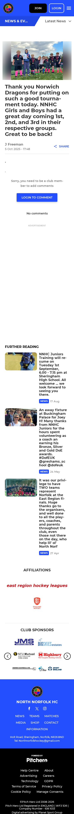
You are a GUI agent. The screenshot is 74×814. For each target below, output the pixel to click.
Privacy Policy (52, 786)
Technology (29, 781)
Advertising (28, 776)
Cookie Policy (21, 792)
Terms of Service (24, 786)
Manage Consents (50, 792)
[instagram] (45, 709)
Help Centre (30, 770)
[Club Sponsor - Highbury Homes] (50, 656)
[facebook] (29, 709)
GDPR (48, 781)
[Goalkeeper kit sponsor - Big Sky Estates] (50, 642)
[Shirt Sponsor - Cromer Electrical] (24, 669)
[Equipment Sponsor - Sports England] (50, 669)
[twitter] (37, 709)
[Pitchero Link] (37, 761)
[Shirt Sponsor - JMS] (24, 642)
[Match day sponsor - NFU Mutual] (24, 656)
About (48, 770)
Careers (48, 776)
